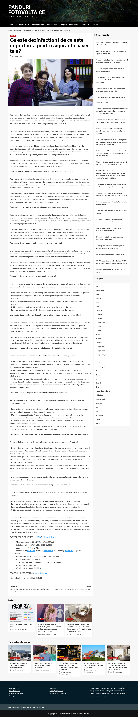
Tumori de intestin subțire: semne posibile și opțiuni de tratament (111, 52)
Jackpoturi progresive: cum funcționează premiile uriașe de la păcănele (109, 220)
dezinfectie (69, 551)
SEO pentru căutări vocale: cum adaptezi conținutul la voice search (109, 238)
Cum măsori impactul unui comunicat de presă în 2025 (111, 212)
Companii (63, 25)
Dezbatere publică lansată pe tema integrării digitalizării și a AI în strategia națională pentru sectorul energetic (112, 153)
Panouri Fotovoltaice (26, 9)
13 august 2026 (20, 670)
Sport (97, 407)
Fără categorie (100, 367)
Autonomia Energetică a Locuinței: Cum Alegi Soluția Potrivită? (111, 43)
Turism (98, 423)
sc (12, 56)
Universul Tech (14, 688)
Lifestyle (98, 383)
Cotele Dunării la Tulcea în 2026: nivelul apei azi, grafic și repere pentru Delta (111, 90)
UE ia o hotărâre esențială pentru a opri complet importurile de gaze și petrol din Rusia (112, 163)
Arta (97, 294)
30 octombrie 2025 (50, 634)
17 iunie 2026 (64, 674)
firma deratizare (41, 573)
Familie (98, 363)
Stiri (97, 411)
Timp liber (99, 419)
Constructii (99, 318)
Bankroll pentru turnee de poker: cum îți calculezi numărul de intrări (109, 229)
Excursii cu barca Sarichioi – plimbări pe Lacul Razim (111, 271)
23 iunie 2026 (45, 670)
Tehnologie (50, 25)
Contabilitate (100, 322)
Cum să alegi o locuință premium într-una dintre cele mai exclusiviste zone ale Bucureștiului (110, 80)
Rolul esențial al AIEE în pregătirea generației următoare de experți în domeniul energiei (111, 185)
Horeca (98, 375)
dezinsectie (48, 551)
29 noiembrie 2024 (77, 634)
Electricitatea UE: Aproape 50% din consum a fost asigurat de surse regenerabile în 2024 (111, 121)
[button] (128, 24)
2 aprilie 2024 (18, 56)
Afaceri (13, 35)
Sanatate (99, 403)
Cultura (98, 326)
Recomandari (100, 399)
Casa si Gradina (101, 310)
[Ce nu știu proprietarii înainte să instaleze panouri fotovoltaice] (93, 653)
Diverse (84, 25)
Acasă (10, 25)
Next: (72, 589)
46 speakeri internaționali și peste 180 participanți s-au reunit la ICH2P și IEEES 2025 (111, 194)
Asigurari (99, 298)
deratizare (31, 551)
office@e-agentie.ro (56, 691)
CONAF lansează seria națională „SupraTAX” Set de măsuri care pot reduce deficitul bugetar (111, 262)
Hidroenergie (100, 371)
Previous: (29, 589)
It (96, 379)
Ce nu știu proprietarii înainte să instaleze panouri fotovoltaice (110, 70)
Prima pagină (13, 30)
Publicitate (99, 395)
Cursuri (98, 330)
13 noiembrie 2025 (22, 629)
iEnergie (12, 696)
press (13, 629)
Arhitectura (100, 290)
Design (98, 334)
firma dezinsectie (50, 537)
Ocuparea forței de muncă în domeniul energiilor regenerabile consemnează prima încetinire (110, 131)
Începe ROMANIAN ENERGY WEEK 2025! (110, 254)
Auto (97, 302)
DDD (39, 537)
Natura (98, 387)
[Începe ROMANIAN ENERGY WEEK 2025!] (21, 613)
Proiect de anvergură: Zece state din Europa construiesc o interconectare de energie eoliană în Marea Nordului (112, 99)
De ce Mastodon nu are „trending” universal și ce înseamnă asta (111, 203)
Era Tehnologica (14, 691)
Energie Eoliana (38, 25)
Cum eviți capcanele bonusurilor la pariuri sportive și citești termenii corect (110, 247)
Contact (95, 25)
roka (13, 670)
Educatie (99, 343)
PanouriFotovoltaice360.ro (99, 688)
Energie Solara (21, 25)
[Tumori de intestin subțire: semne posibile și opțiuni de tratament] (44, 653)
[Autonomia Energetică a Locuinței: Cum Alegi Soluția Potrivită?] (19, 653)
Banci (97, 306)
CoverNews (75, 714)
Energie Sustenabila (16, 693)
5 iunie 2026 (118, 672)
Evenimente (73, 25)
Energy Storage (101, 355)
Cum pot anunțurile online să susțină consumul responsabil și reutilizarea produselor (112, 61)
